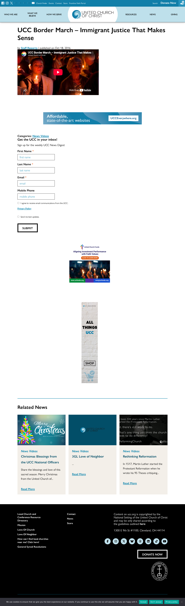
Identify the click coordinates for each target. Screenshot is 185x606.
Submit (27, 228)
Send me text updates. (30, 216)
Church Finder (41, 3)
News (70, 518)
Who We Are (10, 14)
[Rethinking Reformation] (143, 430)
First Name (25, 151)
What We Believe (32, 14)
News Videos (41, 136)
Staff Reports (29, 48)
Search (155, 3)
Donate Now (168, 3)
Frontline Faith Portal (77, 3)
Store (65, 3)
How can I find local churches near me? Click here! (32, 540)
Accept (143, 602)
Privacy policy (172, 602)
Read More (28, 489)
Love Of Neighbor (27, 534)
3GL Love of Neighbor (88, 456)
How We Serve (54, 14)
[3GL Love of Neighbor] (93, 430)
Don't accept (156, 602)
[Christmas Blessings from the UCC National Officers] (41, 430)
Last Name (25, 164)
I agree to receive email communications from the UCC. (44, 203)
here (142, 524)
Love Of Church (26, 529)
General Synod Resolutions (31, 546)
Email (21, 177)
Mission (21, 525)
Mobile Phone (26, 190)
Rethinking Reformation (139, 456)
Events (51, 3)
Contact (58, 3)
